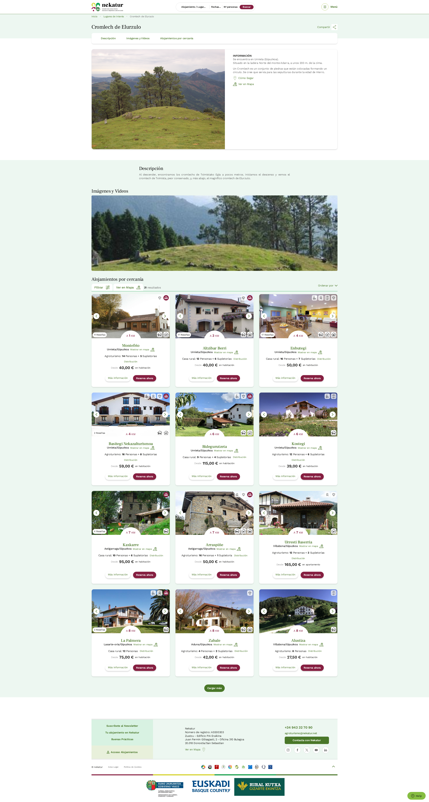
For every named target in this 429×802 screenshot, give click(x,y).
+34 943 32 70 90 (299, 727)
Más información (118, 377)
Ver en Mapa (246, 84)
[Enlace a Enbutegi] (298, 316)
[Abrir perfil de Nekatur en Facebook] (297, 750)
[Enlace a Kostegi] (298, 414)
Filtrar (98, 287)
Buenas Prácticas (122, 739)
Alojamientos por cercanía (176, 38)
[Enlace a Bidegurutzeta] (214, 414)
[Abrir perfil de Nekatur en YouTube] (316, 750)
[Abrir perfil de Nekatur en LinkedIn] (325, 750)
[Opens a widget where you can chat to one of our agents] (416, 796)
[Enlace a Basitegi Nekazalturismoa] (131, 414)
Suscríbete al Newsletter (122, 725)
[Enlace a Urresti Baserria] (298, 513)
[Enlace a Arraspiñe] (214, 513)
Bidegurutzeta (214, 446)
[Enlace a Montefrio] (131, 316)
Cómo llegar (246, 78)
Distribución (130, 361)
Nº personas (230, 7)
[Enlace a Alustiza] (298, 611)
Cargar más (214, 688)
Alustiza (298, 640)
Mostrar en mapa (139, 349)
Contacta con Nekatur (307, 740)
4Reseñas (99, 531)
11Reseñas (99, 334)
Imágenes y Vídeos (137, 38)
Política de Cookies (132, 767)
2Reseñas (99, 433)
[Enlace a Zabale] (214, 611)
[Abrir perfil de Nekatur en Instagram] (288, 750)
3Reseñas (99, 629)
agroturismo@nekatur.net (301, 733)
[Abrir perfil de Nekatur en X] (306, 750)
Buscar (247, 7)
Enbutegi (298, 348)
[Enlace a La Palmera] (131, 611)
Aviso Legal (113, 767)
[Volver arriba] (333, 767)
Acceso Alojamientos (124, 752)
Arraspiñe (214, 544)
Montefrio (130, 345)
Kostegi (298, 443)
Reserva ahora (144, 378)
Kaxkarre (131, 544)
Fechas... (216, 7)
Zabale (214, 640)
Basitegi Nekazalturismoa (131, 443)
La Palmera (131, 640)
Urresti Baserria (298, 542)
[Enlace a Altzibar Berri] (214, 316)
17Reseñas (184, 334)
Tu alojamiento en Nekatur (122, 732)
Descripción (108, 38)
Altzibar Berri (214, 348)
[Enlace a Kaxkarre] (131, 513)
